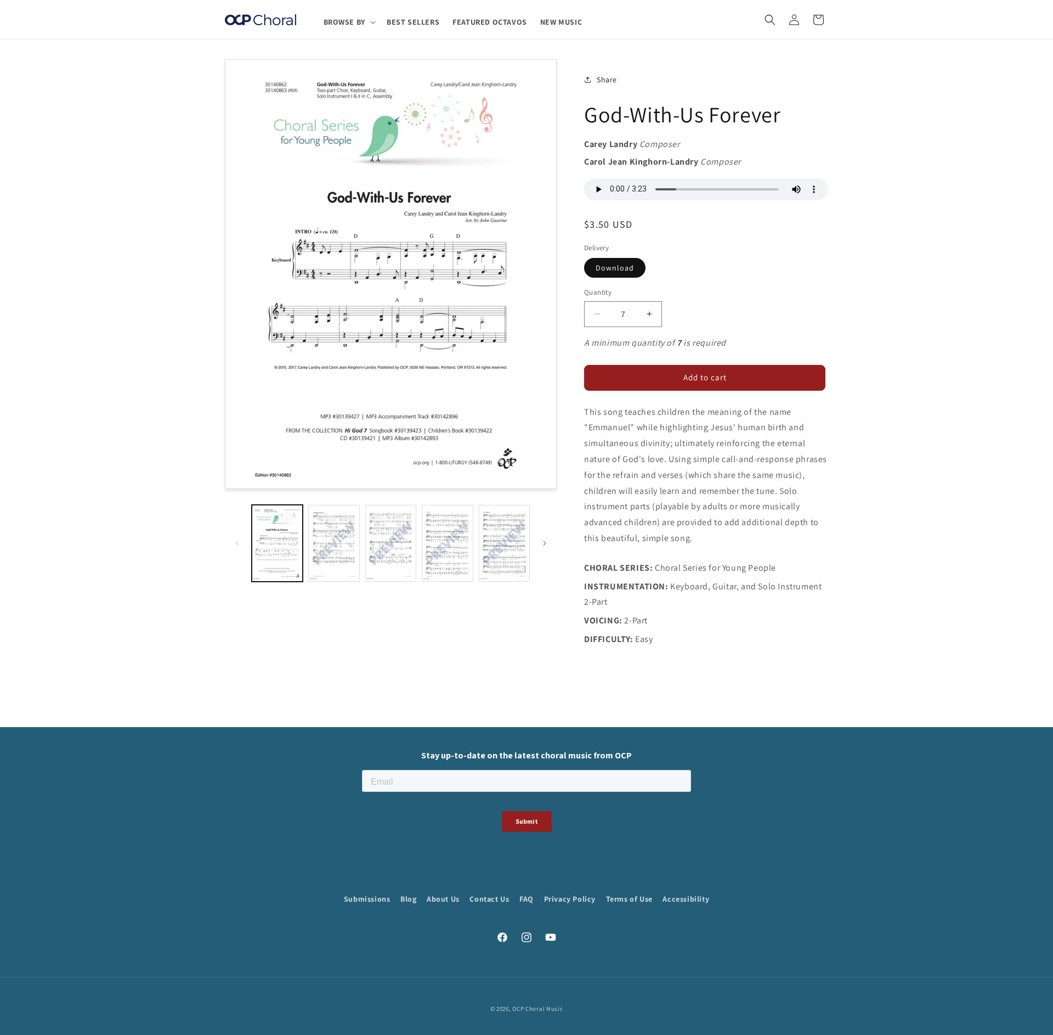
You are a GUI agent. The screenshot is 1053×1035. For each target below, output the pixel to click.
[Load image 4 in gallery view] (447, 543)
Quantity (598, 292)
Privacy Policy (570, 899)
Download (615, 268)
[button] (348, 21)
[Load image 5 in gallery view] (504, 543)
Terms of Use (629, 899)
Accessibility (686, 899)
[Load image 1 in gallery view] (277, 543)
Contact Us (489, 899)
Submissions (367, 899)
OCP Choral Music (537, 1009)
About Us (443, 899)
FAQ (526, 899)
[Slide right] (545, 543)
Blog (408, 899)
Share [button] (607, 80)
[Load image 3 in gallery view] (390, 543)
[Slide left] (237, 543)
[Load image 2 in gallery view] (333, 543)
